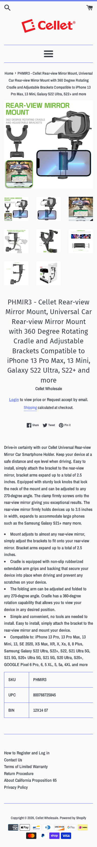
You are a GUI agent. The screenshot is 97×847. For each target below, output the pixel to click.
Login (14, 399)
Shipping (30, 407)
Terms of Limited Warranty (26, 766)
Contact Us (13, 760)
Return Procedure (18, 773)
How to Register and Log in (27, 753)
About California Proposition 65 (30, 780)
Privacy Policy (16, 787)
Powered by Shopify (73, 818)
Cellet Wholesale (47, 818)
